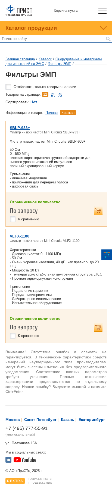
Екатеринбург (92, 419)
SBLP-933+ (20, 128)
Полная (51, 113)
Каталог (45, 59)
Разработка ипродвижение (29, 481)
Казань (67, 419)
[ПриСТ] (19, 15)
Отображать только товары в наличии (45, 87)
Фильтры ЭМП (59, 64)
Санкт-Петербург (40, 419)
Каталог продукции (31, 28)
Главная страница (20, 59)
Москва (12, 419)
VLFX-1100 (19, 236)
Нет (33, 102)
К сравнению (28, 219)
